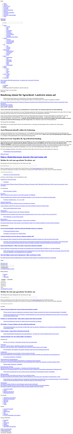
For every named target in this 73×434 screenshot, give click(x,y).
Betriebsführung (10, 51)
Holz (7, 72)
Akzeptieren (3, 126)
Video (7, 76)
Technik (5, 38)
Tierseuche (5, 400)
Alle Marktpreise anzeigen (6, 288)
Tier (4, 44)
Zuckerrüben (9, 30)
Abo (5, 18)
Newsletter (5, 8)
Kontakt (5, 424)
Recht (7, 54)
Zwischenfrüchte (10, 34)
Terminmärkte (9, 65)
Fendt (4, 402)
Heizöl (7, 71)
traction (5, 390)
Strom (7, 68)
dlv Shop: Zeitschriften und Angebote (11, 415)
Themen (5, 410)
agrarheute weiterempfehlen (9, 15)
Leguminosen (9, 33)
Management (6, 49)
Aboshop (5, 4)
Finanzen (8, 53)
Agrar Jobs (5, 13)
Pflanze (5, 25)
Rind (7, 45)
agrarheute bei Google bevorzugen (8, 179)
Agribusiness (9, 52)
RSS (4, 412)
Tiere (7, 58)
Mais (7, 28)
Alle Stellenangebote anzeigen (7, 268)
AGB (4, 421)
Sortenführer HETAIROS (12, 37)
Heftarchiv (5, 11)
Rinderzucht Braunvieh (8, 391)
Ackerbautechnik (10, 40)
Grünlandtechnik (10, 42)
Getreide (8, 26)
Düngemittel (9, 61)
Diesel (7, 62)
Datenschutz (6, 422)
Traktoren (8, 39)
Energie (5, 67)
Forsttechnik (9, 43)
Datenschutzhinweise (37, 168)
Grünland (8, 35)
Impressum (5, 420)
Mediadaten (6, 425)
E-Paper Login (6, 6)
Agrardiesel (6, 182)
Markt (4, 56)
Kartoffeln (8, 31)
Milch (7, 63)
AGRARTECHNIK (8, 389)
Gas (7, 70)
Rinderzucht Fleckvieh (8, 392)
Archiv (5, 16)
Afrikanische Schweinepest (9, 397)
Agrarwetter (3, 81)
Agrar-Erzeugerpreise (8, 409)
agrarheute (5, 85)
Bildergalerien (6, 411)
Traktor (5, 404)
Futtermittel (8, 60)
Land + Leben (6, 74)
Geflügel (8, 48)
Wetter (4, 3)
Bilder (7, 75)
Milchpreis (5, 401)
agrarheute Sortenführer (8, 12)
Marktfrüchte (9, 57)
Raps (7, 29)
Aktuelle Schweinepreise (9, 399)
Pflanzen (5, 274)
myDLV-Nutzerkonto (8, 10)
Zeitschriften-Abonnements (9, 426)
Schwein (8, 47)
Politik (4, 66)
